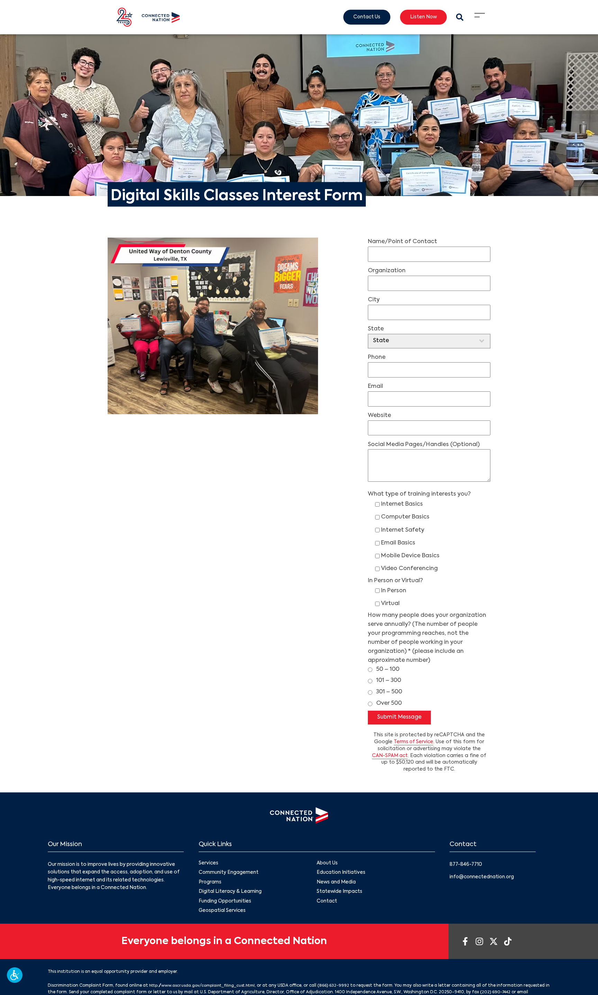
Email (375, 386)
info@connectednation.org (483, 877)
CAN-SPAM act (390, 756)
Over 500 (389, 703)
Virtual (390, 603)
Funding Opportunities (225, 902)
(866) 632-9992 (340, 987)
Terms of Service (413, 742)
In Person (393, 591)
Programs (210, 883)
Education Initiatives (341, 873)
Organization (387, 271)
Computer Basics (405, 517)
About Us (327, 863)
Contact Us (364, 17)
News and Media (336, 883)
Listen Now (422, 17)
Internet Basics (402, 504)
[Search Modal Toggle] (459, 17)
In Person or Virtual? (395, 581)
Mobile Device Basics (410, 556)
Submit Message (401, 717)
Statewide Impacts (340, 892)
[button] (14, 975)
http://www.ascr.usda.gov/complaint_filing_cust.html (205, 987)
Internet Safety (402, 530)
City (374, 300)
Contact (327, 902)
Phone (377, 357)
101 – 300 (388, 680)
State (376, 329)
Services (209, 863)
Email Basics (398, 543)
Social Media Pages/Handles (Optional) (424, 444)
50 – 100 (387, 669)
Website (379, 415)
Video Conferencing (409, 568)
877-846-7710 (467, 864)
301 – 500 (389, 692)
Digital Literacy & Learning (230, 892)
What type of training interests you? (419, 494)
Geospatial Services (223, 912)
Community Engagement (229, 873)
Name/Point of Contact (402, 242)
